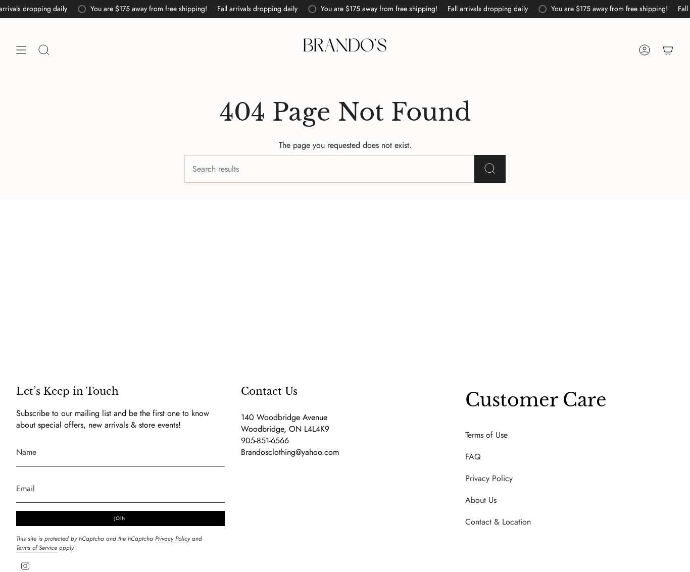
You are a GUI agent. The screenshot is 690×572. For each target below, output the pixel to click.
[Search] (490, 169)
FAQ (473, 456)
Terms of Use (486, 435)
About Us (481, 500)
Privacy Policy (172, 538)
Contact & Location (498, 522)
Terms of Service (36, 547)
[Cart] (667, 50)
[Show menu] (21, 50)
